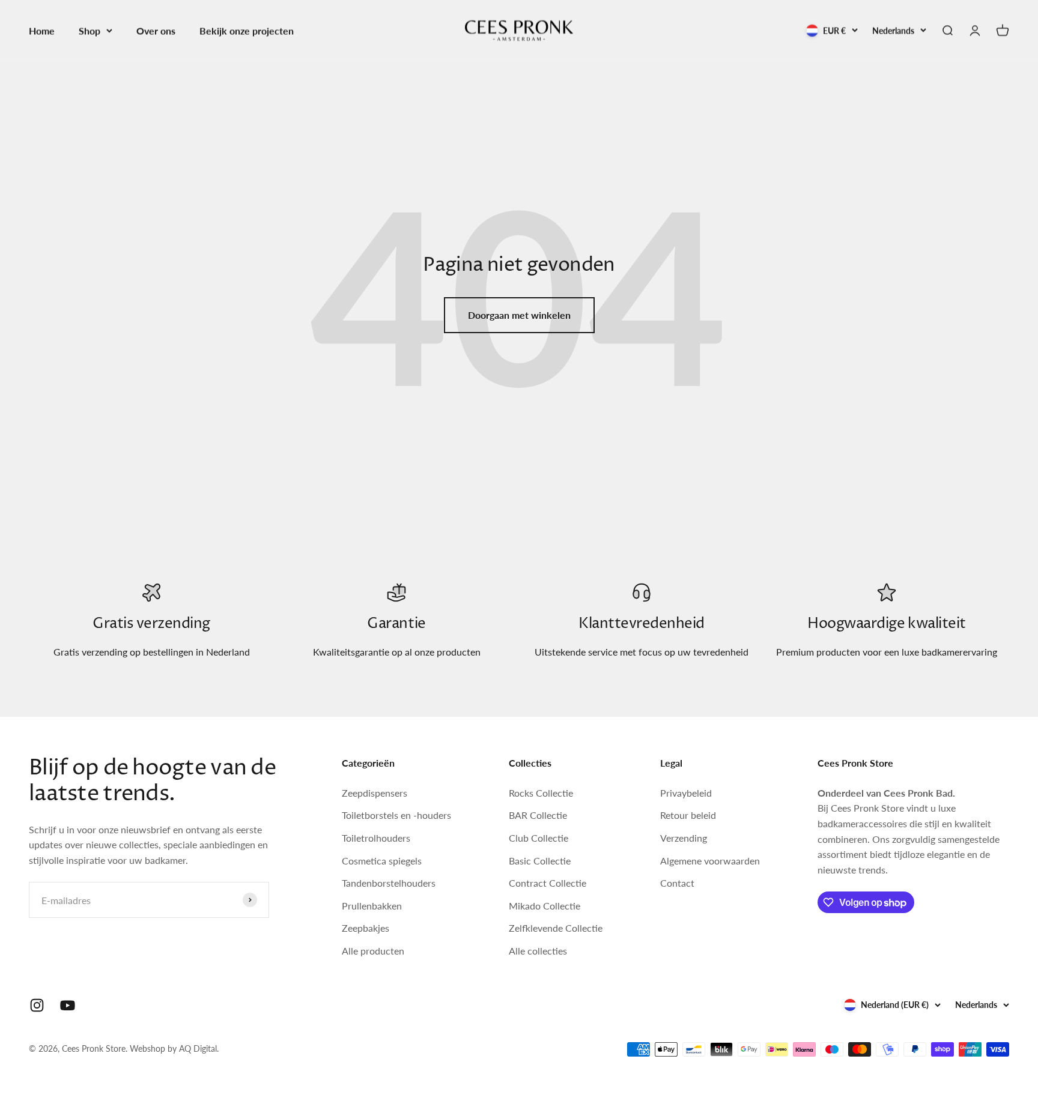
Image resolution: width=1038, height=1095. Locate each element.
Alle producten (373, 950)
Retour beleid (688, 815)
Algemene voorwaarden (710, 860)
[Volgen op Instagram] (37, 1005)
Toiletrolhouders (376, 837)
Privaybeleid (686, 792)
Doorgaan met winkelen (519, 315)
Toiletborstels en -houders (396, 815)
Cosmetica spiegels (382, 860)
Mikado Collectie (544, 905)
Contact (677, 882)
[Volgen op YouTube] (67, 1005)
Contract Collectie (547, 882)
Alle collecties (538, 950)
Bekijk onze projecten (246, 30)
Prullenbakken (372, 905)
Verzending (683, 837)
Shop (89, 30)
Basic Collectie (540, 860)
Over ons (155, 30)
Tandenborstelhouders (389, 882)
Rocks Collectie (541, 792)
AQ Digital (198, 1048)
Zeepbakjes (365, 928)
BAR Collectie (538, 815)
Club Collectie (538, 837)
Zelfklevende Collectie (555, 928)
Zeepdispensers (374, 792)
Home (42, 30)
